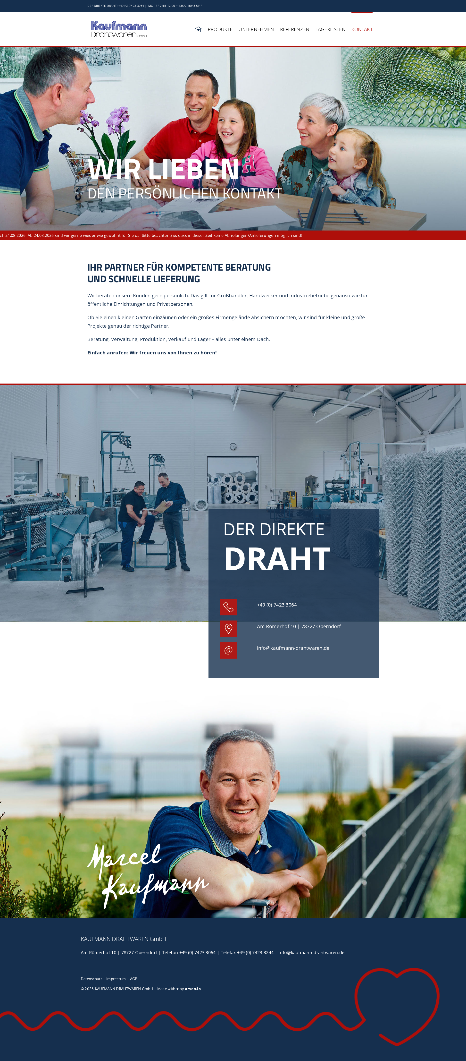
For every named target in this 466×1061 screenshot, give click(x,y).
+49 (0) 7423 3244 (255, 952)
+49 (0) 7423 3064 (277, 604)
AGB (134, 978)
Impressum (116, 978)
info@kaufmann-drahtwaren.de (293, 648)
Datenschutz (91, 978)
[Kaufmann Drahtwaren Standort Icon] (228, 622)
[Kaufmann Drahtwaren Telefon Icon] (228, 601)
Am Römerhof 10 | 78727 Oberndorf (299, 626)
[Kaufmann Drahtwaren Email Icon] (228, 644)
